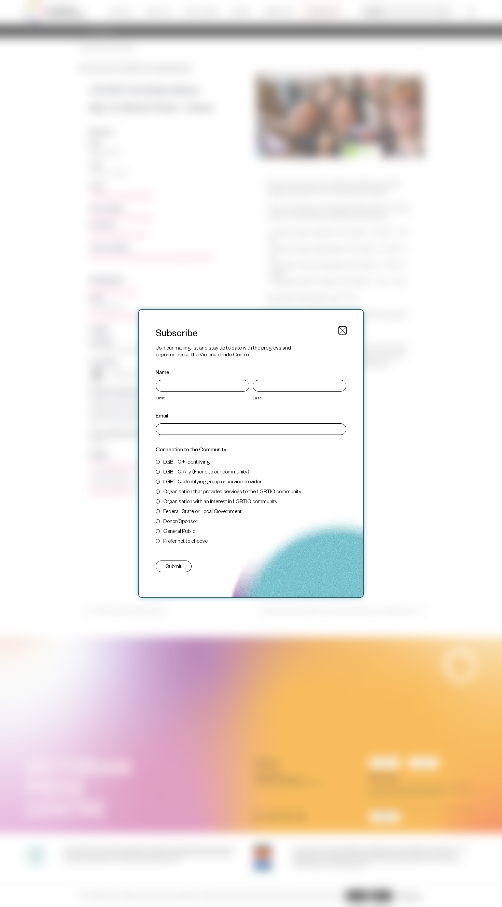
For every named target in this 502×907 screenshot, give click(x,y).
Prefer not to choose (185, 540)
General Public (179, 530)
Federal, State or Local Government (202, 511)
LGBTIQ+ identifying (186, 461)
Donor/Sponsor (180, 521)
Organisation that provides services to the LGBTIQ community (232, 491)
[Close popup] (342, 330)
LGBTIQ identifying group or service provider (212, 481)
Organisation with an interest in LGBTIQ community (220, 501)
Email (162, 415)
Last (257, 397)
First (160, 397)
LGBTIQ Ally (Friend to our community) (206, 471)
